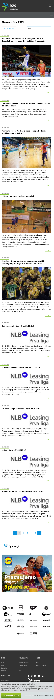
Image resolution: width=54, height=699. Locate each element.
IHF (19, 668)
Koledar (3, 671)
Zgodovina (4, 668)
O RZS (3, 663)
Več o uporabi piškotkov (43, 695)
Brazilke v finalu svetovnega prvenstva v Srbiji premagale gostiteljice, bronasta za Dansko (23, 262)
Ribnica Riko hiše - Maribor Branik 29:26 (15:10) (22, 491)
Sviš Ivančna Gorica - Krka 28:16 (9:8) (18, 326)
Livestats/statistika (23, 663)
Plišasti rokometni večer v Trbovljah (18, 196)
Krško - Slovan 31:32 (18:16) (14, 450)
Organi (3, 665)
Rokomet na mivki (41, 665)
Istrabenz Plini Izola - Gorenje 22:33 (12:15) (21, 367)
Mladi (37, 663)
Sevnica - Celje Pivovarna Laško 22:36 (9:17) (21, 408)
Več (48, 93)
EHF (19, 671)
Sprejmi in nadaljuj (11, 695)
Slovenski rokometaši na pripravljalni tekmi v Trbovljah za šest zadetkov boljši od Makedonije (23, 39)
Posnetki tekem (23, 665)
